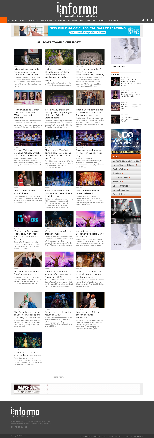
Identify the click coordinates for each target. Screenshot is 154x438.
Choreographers (120, 186)
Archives (129, 436)
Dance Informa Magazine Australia (93, 436)
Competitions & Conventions (126, 161)
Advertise (72, 20)
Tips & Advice (46, 20)
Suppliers (117, 173)
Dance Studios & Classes (124, 165)
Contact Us (60, 20)
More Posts (58, 377)
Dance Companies (121, 190)
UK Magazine (113, 20)
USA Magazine (98, 20)
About (110, 436)
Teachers (117, 181)
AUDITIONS (12, 20)
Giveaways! (33, 20)
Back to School (119, 169)
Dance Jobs (118, 194)
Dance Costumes (120, 177)
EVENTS (23, 20)
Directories (85, 20)
